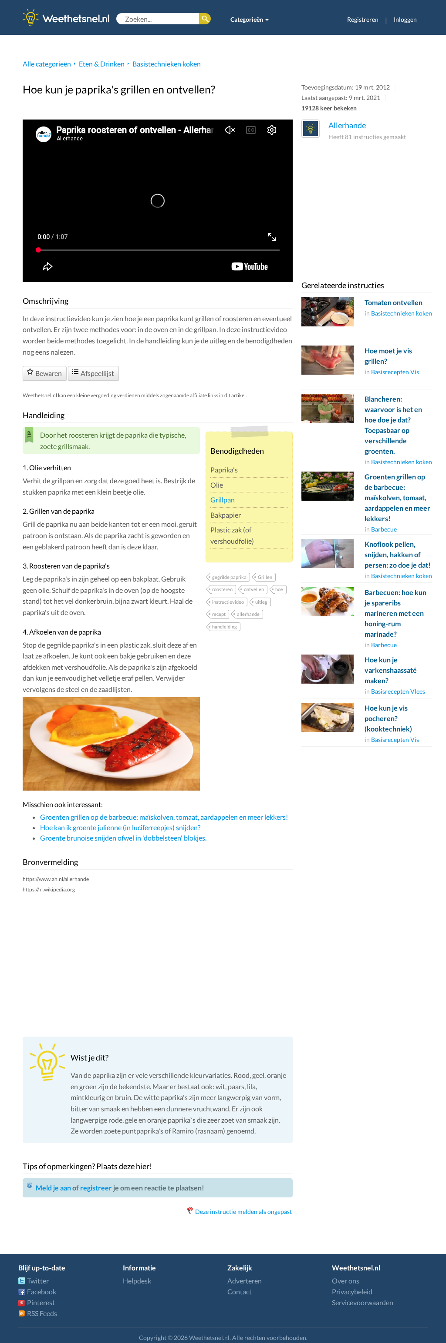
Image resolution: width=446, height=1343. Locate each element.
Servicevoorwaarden (362, 1302)
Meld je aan (53, 1187)
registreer (96, 1187)
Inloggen (405, 19)
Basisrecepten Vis (395, 372)
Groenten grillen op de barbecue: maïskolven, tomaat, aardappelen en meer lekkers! (164, 817)
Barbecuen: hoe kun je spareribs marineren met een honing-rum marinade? (395, 613)
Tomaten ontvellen (393, 302)
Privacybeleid (352, 1291)
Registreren (362, 19)
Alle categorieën (47, 64)
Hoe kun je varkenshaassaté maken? (391, 670)
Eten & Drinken (102, 64)
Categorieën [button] (247, 19)
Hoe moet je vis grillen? (388, 355)
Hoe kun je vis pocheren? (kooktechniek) (388, 718)
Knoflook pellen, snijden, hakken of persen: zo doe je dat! (398, 554)
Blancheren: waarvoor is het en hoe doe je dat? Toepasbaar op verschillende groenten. (393, 425)
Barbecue (384, 529)
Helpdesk (137, 1281)
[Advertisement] (158, 964)
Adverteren (244, 1281)
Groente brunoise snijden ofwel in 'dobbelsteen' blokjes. (123, 838)
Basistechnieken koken (166, 64)
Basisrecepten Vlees (398, 691)
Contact (239, 1291)
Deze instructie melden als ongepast (243, 1211)
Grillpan (222, 499)
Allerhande (347, 125)
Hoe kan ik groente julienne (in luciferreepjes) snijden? (120, 827)
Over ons (345, 1281)
